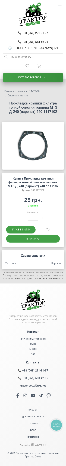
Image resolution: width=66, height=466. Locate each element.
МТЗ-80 (35, 91)
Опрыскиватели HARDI (33, 339)
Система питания (18, 95)
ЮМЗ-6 (33, 344)
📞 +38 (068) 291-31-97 (33, 33)
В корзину (33, 238)
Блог (33, 430)
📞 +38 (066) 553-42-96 (33, 42)
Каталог (22, 91)
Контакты (33, 437)
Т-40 (33, 354)
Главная (9, 91)
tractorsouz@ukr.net (33, 385)
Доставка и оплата (33, 416)
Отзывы (33, 423)
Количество (33, 212)
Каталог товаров (30, 77)
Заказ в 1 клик (20, 229)
